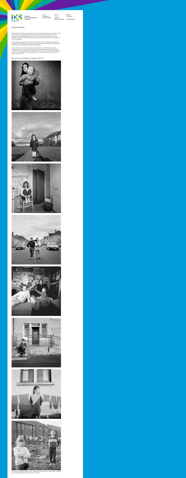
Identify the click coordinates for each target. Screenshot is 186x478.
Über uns (56, 14)
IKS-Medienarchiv (70, 19)
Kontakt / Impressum (59, 19)
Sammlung (56, 16)
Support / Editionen (46, 17)
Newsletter (56, 17)
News (43, 14)
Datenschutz (69, 16)
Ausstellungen (45, 16)
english (68, 14)
